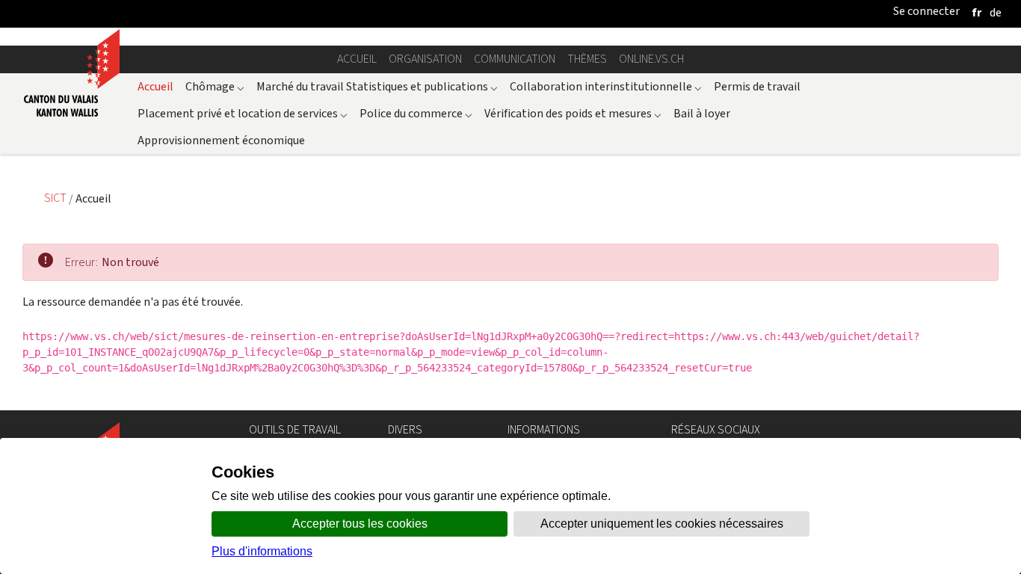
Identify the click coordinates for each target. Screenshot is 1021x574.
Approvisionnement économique (221, 140)
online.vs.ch (651, 59)
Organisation (425, 59)
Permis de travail (757, 86)
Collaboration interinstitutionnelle (606, 86)
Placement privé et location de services (243, 113)
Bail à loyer (701, 113)
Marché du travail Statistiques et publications (377, 86)
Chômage (214, 86)
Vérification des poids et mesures (572, 113)
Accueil (357, 59)
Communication (514, 59)
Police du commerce (416, 113)
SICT (56, 198)
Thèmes (587, 59)
